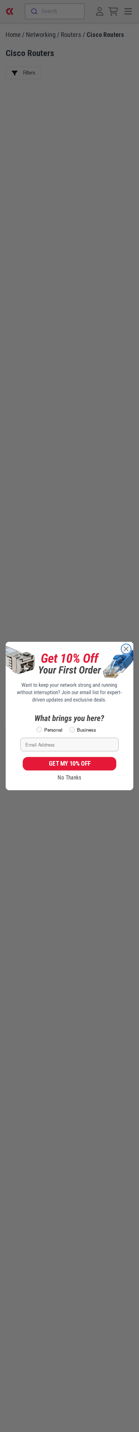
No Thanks (69, 777)
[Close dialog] (126, 649)
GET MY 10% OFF (70, 763)
